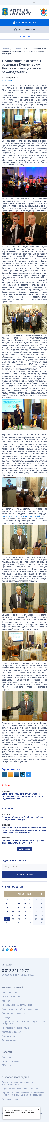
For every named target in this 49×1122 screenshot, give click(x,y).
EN (46, 3)
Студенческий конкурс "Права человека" (21, 1088)
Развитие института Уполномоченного (20, 1009)
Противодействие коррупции (15, 1027)
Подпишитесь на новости (14, 860)
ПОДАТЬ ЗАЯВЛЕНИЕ (26, 29)
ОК (11, 949)
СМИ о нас (7, 1065)
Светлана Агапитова (11, 992)
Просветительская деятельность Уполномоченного (17, 1083)
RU (40, 3)
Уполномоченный (12, 987)
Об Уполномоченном (11, 996)
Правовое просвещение (15, 1077)
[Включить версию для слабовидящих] (28, 2)
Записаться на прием (26, 22)
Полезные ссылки (10, 1099)
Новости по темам (10, 1061)
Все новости (24, 849)
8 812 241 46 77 (15, 970)
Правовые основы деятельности (17, 1004)
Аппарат (6, 1000)
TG (7, 949)
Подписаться (26, 874)
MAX (15, 949)
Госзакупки (7, 1017)
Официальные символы (13, 1013)
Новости (7, 1052)
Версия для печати (11, 769)
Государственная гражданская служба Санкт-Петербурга (24, 1022)
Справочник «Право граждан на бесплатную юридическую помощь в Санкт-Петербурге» (23, 1093)
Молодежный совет (11, 1031)
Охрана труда (8, 1036)
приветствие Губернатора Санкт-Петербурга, (23, 516)
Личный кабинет (9, 1040)
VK (3, 949)
